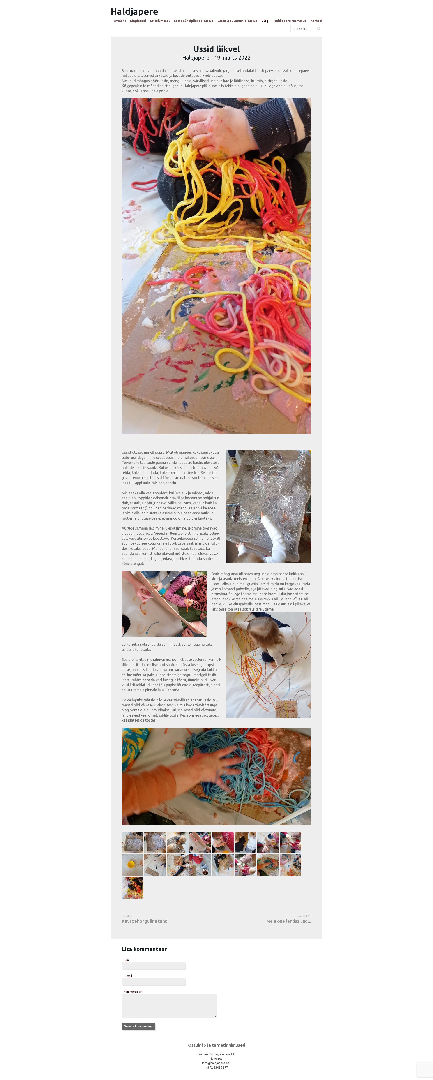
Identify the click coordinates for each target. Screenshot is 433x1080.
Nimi (126, 960)
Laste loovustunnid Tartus (237, 21)
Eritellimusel (160, 21)
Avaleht (120, 21)
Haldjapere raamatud (290, 21)
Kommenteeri (133, 992)
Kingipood (138, 21)
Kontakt (316, 21)
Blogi (265, 21)
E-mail (128, 976)
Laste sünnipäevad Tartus (193, 21)
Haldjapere (134, 11)
